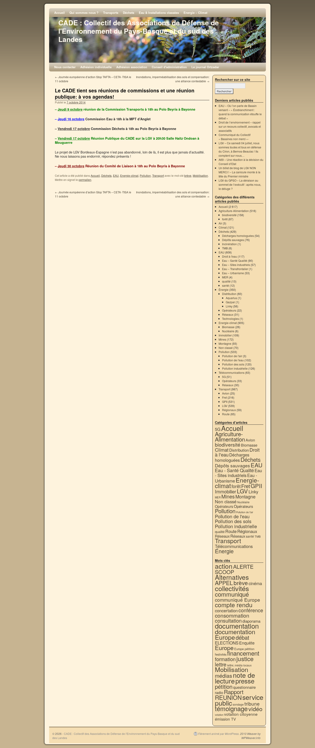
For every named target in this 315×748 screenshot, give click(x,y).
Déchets (128, 12)
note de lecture (235, 677)
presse (244, 680)
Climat (223, 227)
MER (225, 277)
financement (243, 653)
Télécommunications (231, 372)
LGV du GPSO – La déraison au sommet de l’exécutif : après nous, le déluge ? (240, 184)
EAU (116, 175)
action (223, 566)
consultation (228, 620)
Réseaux (227, 314)
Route (226, 414)
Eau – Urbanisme (233, 273)
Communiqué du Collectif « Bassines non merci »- (234, 137)
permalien (85, 180)
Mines (222, 339)
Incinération (229, 244)
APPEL (224, 583)
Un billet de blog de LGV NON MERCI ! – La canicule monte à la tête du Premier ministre (239, 172)
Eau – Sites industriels (236, 265)
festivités (220, 654)
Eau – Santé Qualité (234, 260)
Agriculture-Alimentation (234, 211)
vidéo (255, 708)
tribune (252, 703)
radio (219, 692)
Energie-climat (129, 175)
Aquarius (231, 298)
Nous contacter (65, 67)
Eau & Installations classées (159, 12)
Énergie (224, 290)
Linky (229, 306)
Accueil (59, 12)
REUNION (228, 697)
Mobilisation (200, 175)
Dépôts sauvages (233, 240)
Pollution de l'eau (233, 360)
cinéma (255, 583)
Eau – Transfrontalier (235, 269)
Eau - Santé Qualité (234, 470)
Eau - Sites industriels (238, 472)
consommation (232, 615)
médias (223, 675)
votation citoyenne (241, 714)
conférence (250, 610)
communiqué (232, 594)
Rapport (234, 692)
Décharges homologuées (238, 236)
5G (224, 377)
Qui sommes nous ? (83, 12)
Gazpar (230, 302)
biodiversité (229, 215)
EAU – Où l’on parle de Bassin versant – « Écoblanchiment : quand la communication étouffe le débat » (240, 112)
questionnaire (244, 687)
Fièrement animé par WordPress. (218, 734)
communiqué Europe (237, 599)
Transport (158, 175)
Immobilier (225, 335)
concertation (226, 610)
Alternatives (232, 577)
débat (242, 637)
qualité (226, 281)
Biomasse (228, 327)
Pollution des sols (233, 364)
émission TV (225, 719)
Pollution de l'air (232, 356)
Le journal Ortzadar (205, 67)
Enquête (247, 643)
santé (225, 285)
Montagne (225, 343)
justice (245, 658)
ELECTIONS (226, 643)
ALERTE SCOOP (234, 569)
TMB (225, 248)
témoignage (231, 708)
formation (225, 659)
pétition (223, 686)
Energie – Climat (195, 12)
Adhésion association (131, 67)
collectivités (232, 588)
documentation (237, 625)
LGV (224, 406)
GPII (224, 401)
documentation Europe (235, 634)
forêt (225, 219)
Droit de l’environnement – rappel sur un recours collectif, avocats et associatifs (240, 126)
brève (187, 175)
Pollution (145, 175)
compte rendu (234, 604)
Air (220, 223)
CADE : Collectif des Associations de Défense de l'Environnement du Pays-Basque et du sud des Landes (138, 31)
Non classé (226, 348)
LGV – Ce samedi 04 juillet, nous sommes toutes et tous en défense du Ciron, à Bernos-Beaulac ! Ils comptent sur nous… (240, 149)
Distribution (229, 294)
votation (219, 714)
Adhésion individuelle (96, 67)
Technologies (230, 319)
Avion (225, 393)
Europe (224, 647)
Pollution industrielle (235, 368)
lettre (220, 664)
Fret (224, 397)
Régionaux (229, 410)
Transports (110, 12)
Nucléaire (228, 331)
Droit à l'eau (229, 256)
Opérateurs (229, 310)
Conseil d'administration (169, 67)
